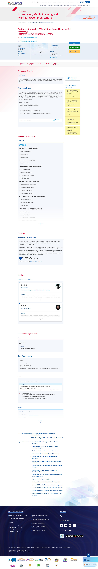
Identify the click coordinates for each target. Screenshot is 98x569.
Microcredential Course (27, 41)
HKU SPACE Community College (15, 524)
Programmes (24, 22)
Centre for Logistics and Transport (38, 530)
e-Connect (74, 78)
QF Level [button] (19, 51)
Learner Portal (61, 2)
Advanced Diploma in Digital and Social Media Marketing (47, 490)
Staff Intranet (36, 547)
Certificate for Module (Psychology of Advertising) (45, 453)
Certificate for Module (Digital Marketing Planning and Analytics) (46, 461)
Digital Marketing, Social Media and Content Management (47, 438)
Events (39, 2)
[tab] (40, 71)
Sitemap (61, 547)
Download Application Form (34, 414)
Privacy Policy (55, 547)
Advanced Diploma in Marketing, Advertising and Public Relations (47, 494)
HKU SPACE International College (15, 531)
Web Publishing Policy (45, 547)
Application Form (55, 45)
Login (82, 2)
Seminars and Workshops (46, 2)
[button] (78, 2)
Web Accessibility (67, 547)
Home (19, 22)
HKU (30, 2)
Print (57, 47)
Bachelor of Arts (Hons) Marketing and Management (46, 482)
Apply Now (74, 43)
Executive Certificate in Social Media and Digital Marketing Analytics (45, 447)
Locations (54, 2)
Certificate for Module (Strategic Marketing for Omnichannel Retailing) (44, 470)
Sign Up (88, 2)
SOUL (66, 2)
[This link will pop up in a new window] (70, 536)
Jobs (9, 547)
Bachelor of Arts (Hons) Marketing (41, 479)
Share (53, 47)
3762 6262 (65, 515)
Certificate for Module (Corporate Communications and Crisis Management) (47, 475)
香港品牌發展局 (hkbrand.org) (36, 261)
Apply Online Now (56, 120)
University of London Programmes (38, 523)
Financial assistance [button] (22, 53)
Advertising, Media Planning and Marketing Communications (38, 16)
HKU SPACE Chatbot (91, 564)
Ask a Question (54, 57)
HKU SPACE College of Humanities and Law (17, 518)
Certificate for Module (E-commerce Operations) (45, 451)
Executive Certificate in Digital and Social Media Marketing (45, 442)
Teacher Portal (28, 547)
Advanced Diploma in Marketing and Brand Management (47, 485)
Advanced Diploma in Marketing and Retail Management (47, 487)
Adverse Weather (71, 2)
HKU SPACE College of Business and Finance (18, 515)
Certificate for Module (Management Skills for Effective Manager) (47, 466)
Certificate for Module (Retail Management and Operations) (44, 457)
